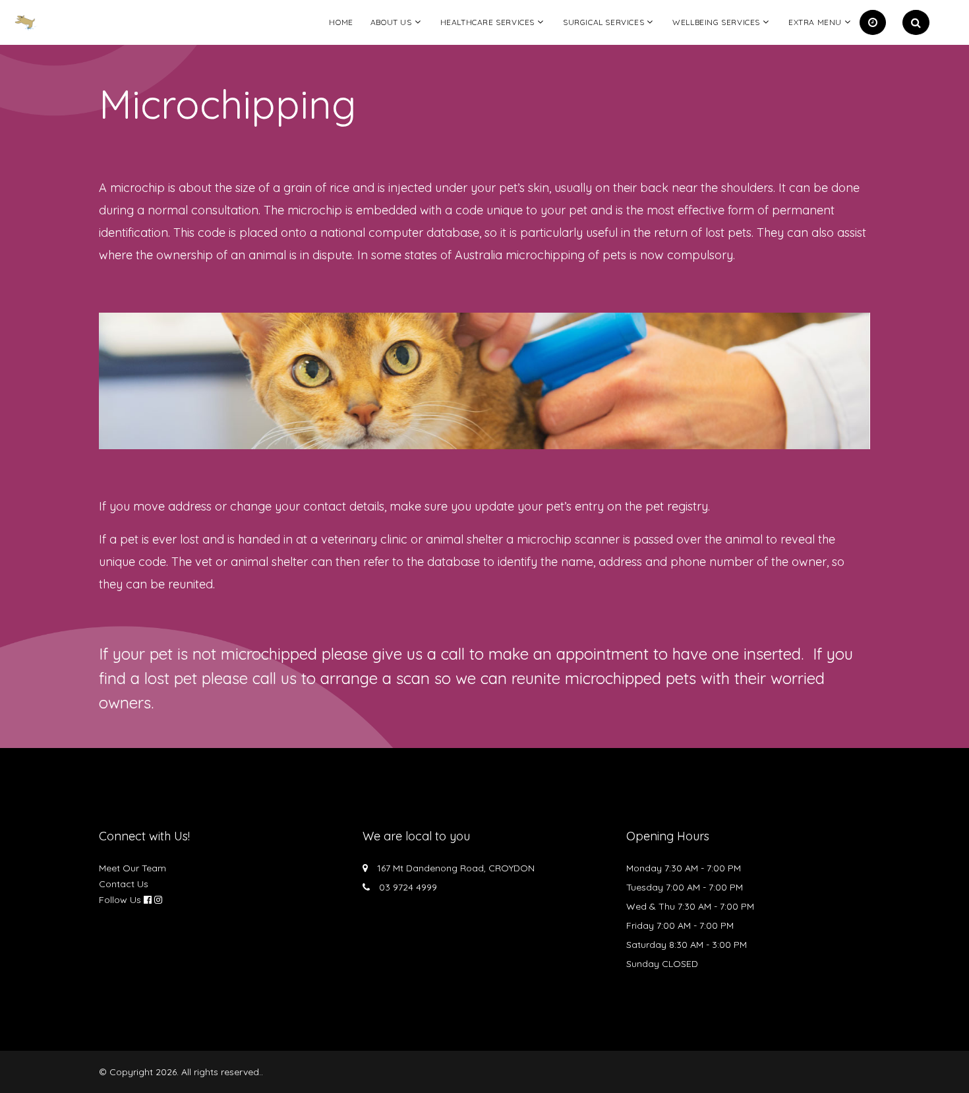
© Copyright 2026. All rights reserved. (180, 1072)
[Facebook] (148, 900)
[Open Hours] (873, 22)
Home (341, 22)
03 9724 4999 (408, 887)
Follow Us (120, 900)
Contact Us (123, 884)
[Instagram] (158, 900)
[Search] (915, 22)
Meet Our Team (132, 868)
